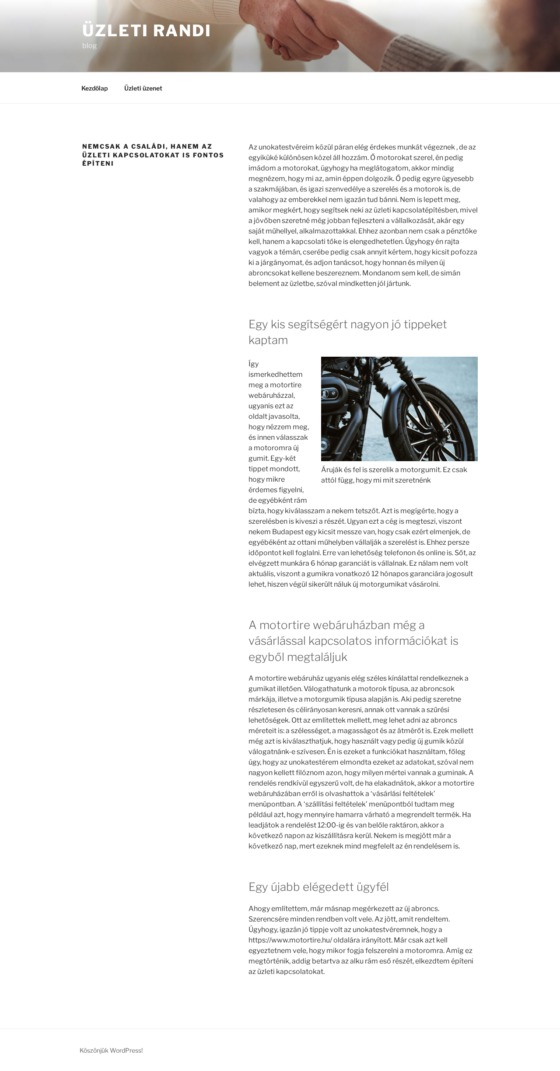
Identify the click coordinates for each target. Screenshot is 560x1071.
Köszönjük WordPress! (111, 1050)
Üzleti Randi (147, 30)
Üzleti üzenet (143, 88)
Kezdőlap (94, 88)
